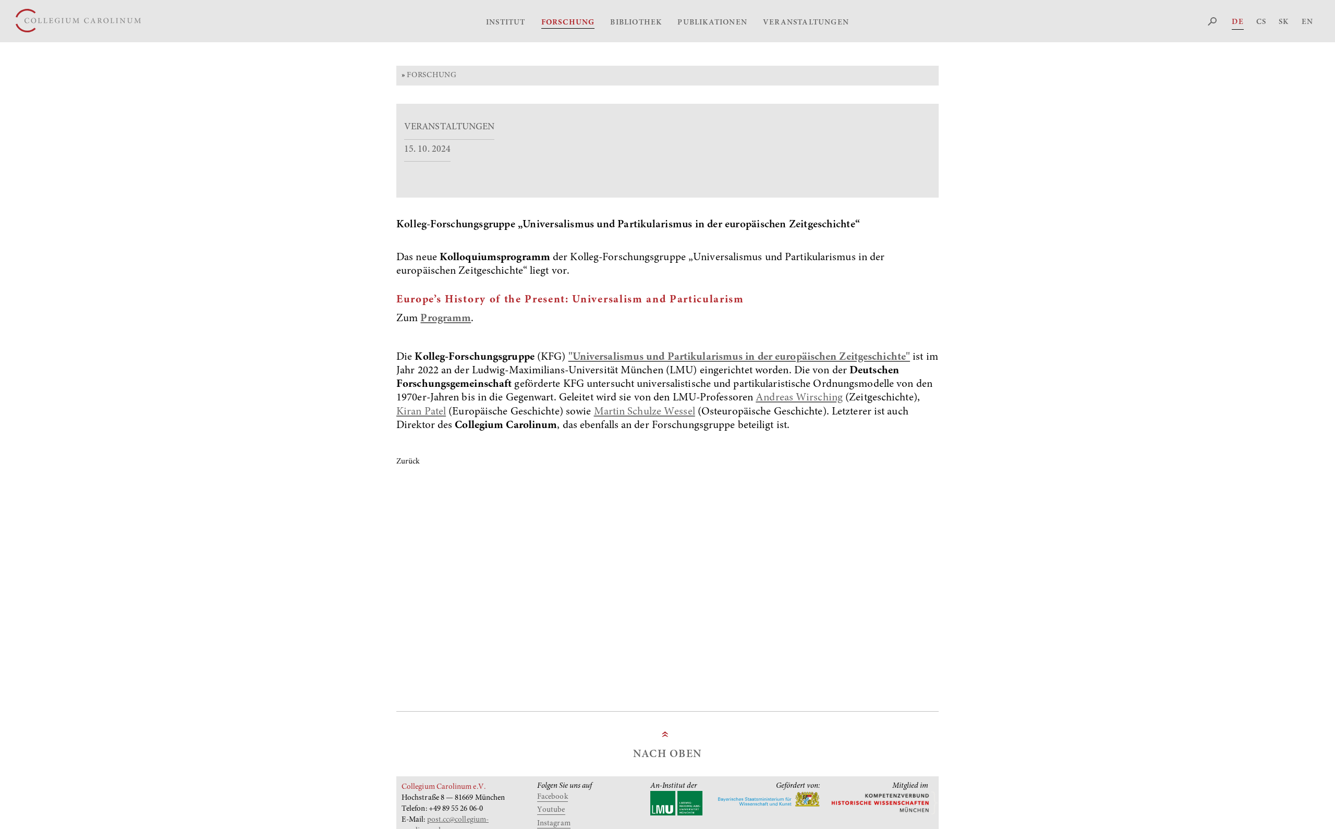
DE (1237, 22)
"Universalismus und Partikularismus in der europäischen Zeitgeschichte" (739, 357)
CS (1261, 22)
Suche (1212, 21)
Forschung (568, 23)
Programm (445, 318)
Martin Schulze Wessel (644, 412)
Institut (506, 23)
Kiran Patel (421, 412)
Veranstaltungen (806, 23)
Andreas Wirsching (799, 398)
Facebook (552, 797)
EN (1307, 22)
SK (1284, 22)
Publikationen (712, 23)
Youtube (551, 810)
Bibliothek (636, 23)
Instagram (554, 823)
